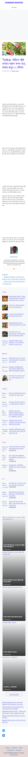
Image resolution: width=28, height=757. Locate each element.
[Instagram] (14, 269)
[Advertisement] (14, 25)
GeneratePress (14, 754)
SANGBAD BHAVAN (14, 2)
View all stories (14, 694)
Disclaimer (18, 750)
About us (8, 747)
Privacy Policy (10, 750)
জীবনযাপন (6, 274)
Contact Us (15, 747)
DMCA (20, 747)
